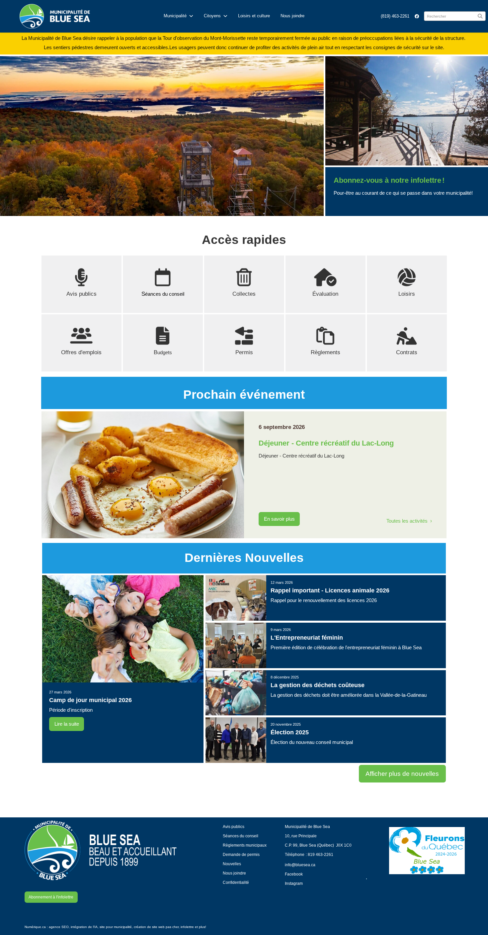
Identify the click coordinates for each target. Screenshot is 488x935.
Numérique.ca (35, 927)
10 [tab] (446, 160)
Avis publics (81, 294)
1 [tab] (357, 160)
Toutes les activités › (409, 521)
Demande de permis (241, 854)
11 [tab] (456, 160)
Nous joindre (292, 15)
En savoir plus (279, 519)
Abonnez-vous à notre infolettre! (389, 180)
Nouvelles (232, 864)
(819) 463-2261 (395, 16)
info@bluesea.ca (300, 865)
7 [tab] (416, 160)
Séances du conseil (240, 836)
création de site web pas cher (156, 927)
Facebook (294, 874)
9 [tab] (436, 160)
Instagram (294, 883)
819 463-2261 (320, 854)
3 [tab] (376, 160)
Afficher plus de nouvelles (402, 773)
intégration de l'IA (84, 927)
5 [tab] (396, 160)
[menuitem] (395, 16)
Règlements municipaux (245, 845)
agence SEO (59, 927)
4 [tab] (386, 160)
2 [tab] (367, 160)
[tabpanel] (406, 110)
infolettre (187, 927)
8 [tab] (426, 160)
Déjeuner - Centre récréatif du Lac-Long (326, 443)
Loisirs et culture (254, 15)
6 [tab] (406, 160)
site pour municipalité (116, 927)
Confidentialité (236, 882)
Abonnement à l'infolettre (51, 897)
